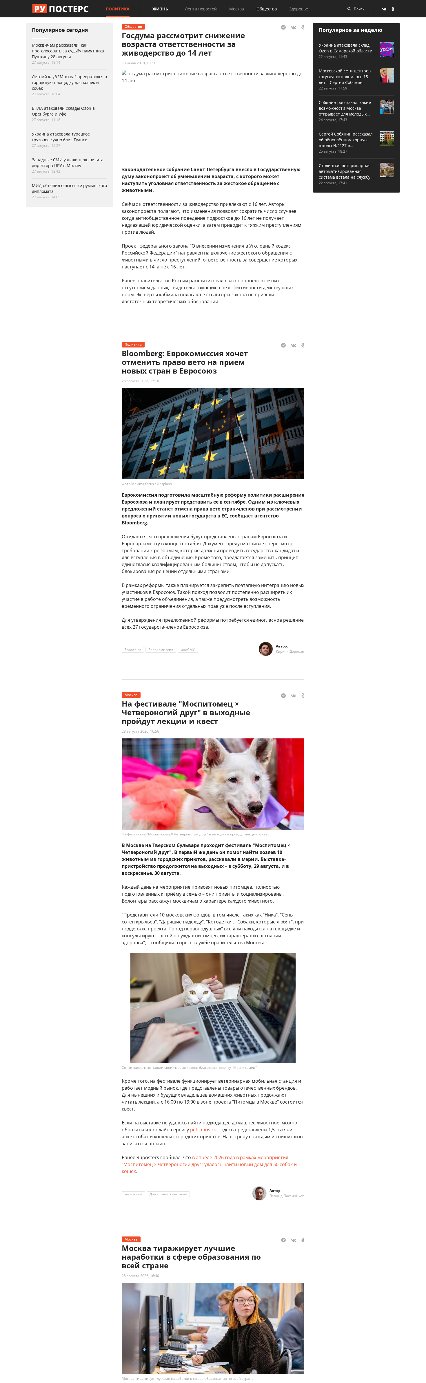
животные (133, 1194)
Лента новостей (201, 9)
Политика (118, 9)
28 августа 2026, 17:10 (140, 380)
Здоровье (298, 9)
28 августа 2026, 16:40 (140, 1275)
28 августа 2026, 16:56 (140, 731)
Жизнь (160, 9)
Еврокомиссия (160, 649)
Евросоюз (133, 649)
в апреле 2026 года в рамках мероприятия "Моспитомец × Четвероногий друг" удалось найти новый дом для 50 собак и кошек (209, 1164)
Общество (266, 9)
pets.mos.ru (203, 1129)
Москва (236, 9)
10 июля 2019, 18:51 (139, 63)
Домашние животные (168, 1194)
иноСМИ (188, 649)
